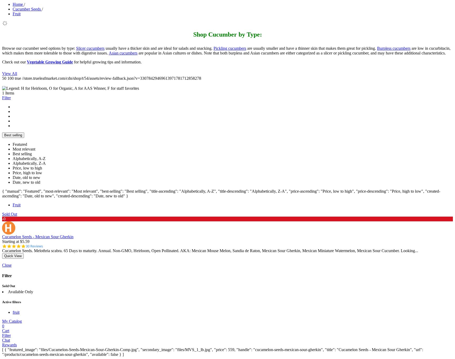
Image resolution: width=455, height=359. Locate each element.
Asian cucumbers (123, 53)
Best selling (13, 135)
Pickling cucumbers (230, 48)
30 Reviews (34, 246)
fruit (16, 312)
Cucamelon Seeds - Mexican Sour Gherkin (37, 237)
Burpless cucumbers (394, 48)
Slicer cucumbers (90, 48)
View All (9, 73)
